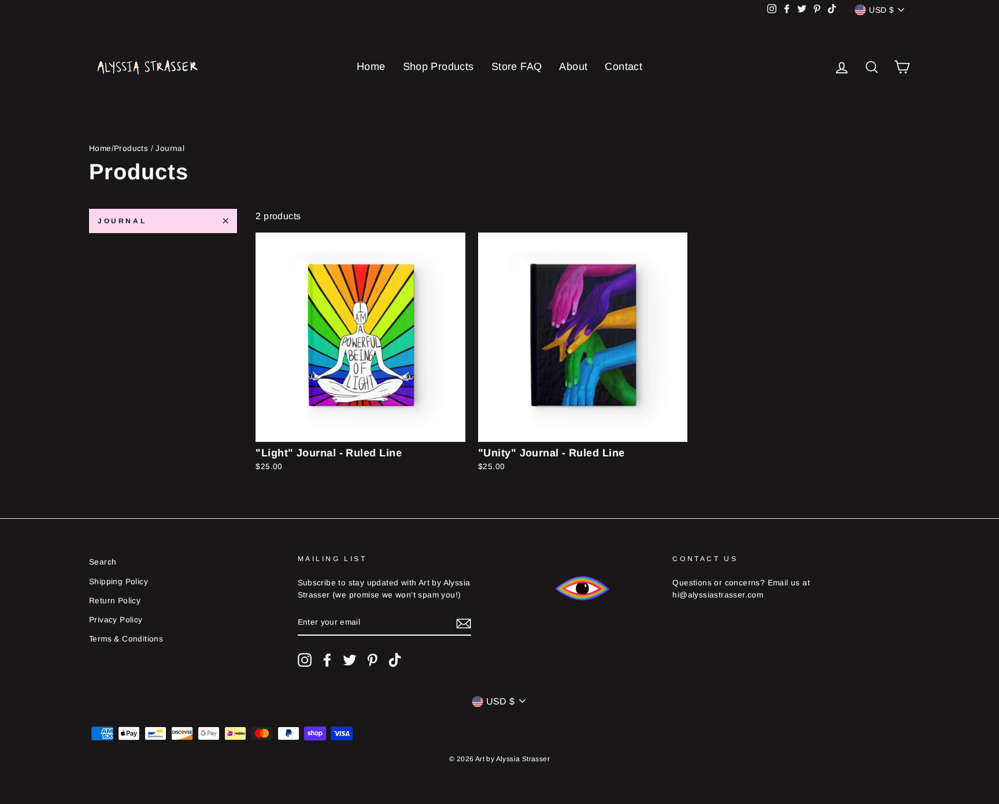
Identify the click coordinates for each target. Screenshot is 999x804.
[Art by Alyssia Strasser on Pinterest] (372, 660)
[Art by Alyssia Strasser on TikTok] (395, 660)
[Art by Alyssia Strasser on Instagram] (305, 660)
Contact (623, 66)
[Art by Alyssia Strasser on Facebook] (327, 660)
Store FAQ (516, 66)
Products (131, 148)
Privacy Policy (116, 619)
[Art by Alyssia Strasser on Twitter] (350, 660)
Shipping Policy (118, 581)
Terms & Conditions (126, 639)
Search (102, 562)
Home (371, 66)
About (573, 66)
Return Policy (114, 600)
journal (122, 221)
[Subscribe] (463, 622)
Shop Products (438, 66)
